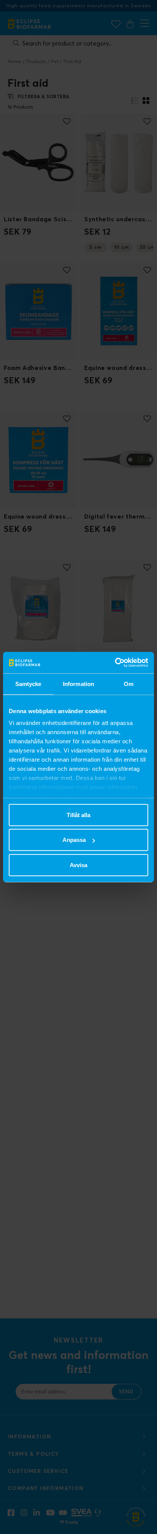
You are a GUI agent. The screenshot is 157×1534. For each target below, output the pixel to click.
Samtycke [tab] (28, 683)
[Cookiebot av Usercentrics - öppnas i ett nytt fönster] (115, 663)
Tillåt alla (78, 814)
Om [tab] (128, 683)
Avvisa (78, 864)
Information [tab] (78, 683)
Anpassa (74, 840)
